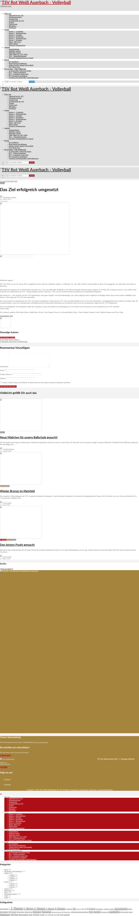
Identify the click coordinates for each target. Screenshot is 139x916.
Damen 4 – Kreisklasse (16, 37)
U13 (46, 915)
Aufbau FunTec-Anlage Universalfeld (21, 65)
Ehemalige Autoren (9, 197)
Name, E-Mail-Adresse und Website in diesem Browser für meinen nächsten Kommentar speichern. (37, 382)
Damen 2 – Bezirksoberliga (17, 33)
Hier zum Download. (42, 742)
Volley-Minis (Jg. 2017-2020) (18, 54)
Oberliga (14, 914)
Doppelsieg (21, 912)
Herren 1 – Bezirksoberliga (17, 38)
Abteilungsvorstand (15, 17)
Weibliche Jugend (14, 51)
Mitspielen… (13, 26)
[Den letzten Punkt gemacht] (21, 538)
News (6, 892)
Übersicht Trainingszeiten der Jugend (21, 58)
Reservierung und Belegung (18, 63)
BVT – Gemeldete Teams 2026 (18, 74)
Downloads (12, 28)
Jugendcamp (104, 912)
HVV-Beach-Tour (14, 67)
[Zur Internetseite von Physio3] (5, 6)
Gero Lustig (7, 503)
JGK (11, 316)
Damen (6, 873)
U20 (61, 915)
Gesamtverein (13, 19)
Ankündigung (99, 909)
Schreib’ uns (4, 767)
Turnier (42, 915)
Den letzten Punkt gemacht (17, 545)
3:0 (74, 908)
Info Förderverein (5, 756)
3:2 (85, 909)
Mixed (130, 912)
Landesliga (114, 911)
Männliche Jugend (15, 53)
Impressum (74, 790)
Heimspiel (46, 912)
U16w (6, 896)
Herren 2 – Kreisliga (15, 40)
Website (2, 378)
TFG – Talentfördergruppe (17, 56)
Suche (32, 82)
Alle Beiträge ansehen (7, 338)
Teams (6, 30)
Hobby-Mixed (13, 44)
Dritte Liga (28, 912)
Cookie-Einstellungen (105, 790)
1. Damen (12, 875)
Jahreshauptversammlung (79, 912)
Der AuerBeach (14, 62)
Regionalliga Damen (10, 894)
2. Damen (12, 876)
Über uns (7, 14)
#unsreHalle (4, 909)
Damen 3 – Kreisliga (15, 35)
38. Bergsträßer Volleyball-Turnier (20, 71)
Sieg (30, 915)
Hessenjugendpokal (56, 912)
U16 (55, 915)
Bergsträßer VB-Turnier (8, 912)
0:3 (9, 909)
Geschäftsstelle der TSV (16, 21)
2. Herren (12, 885)
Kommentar (4, 366)
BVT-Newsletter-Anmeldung (18, 76)
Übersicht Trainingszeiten (17, 45)
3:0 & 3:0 (78, 909)
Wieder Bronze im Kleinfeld (17, 491)
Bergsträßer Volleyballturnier (15, 69)
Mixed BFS (7, 890)
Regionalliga (23, 915)
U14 (49, 915)
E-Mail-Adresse (6, 374)
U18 (57, 915)
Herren (2, 486)
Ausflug (112, 909)
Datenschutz (83, 790)
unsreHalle (66, 915)
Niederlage (5, 914)
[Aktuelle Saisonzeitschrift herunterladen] (48, 759)
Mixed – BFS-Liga (15, 42)
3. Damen (12, 878)
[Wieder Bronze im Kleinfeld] (21, 484)
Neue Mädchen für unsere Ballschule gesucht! (29, 437)
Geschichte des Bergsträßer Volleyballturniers (24, 78)
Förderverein (13, 24)
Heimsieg (37, 912)
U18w (6, 897)
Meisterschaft (124, 912)
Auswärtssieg (4, 316)
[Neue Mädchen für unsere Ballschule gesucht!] (21, 430)
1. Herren (12, 883)
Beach (6, 60)
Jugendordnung (14, 49)
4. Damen (12, 880)
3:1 (83, 909)
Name (2, 370)
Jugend (7, 47)
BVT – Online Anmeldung (17, 72)
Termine (11, 22)
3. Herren (3, 540)
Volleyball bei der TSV (16, 15)
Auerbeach (106, 909)
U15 (51, 915)
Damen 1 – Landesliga (16, 31)
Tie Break (36, 915)
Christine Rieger (8, 449)
